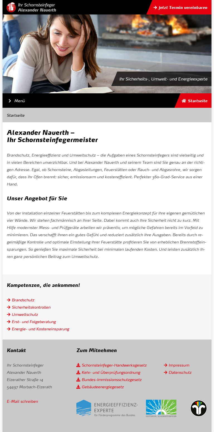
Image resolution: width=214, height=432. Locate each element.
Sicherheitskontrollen (31, 307)
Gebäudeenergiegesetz (103, 386)
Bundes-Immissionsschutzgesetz (112, 379)
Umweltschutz (25, 314)
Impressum (179, 365)
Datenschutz (180, 372)
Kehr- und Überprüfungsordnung (111, 372)
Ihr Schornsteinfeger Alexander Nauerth (31, 7)
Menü (15, 100)
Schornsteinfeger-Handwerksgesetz (114, 365)
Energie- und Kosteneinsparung (40, 328)
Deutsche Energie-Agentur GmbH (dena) (107, 409)
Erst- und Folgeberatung (34, 321)
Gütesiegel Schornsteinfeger (161, 408)
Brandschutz (23, 299)
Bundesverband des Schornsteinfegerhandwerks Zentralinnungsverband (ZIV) (198, 408)
